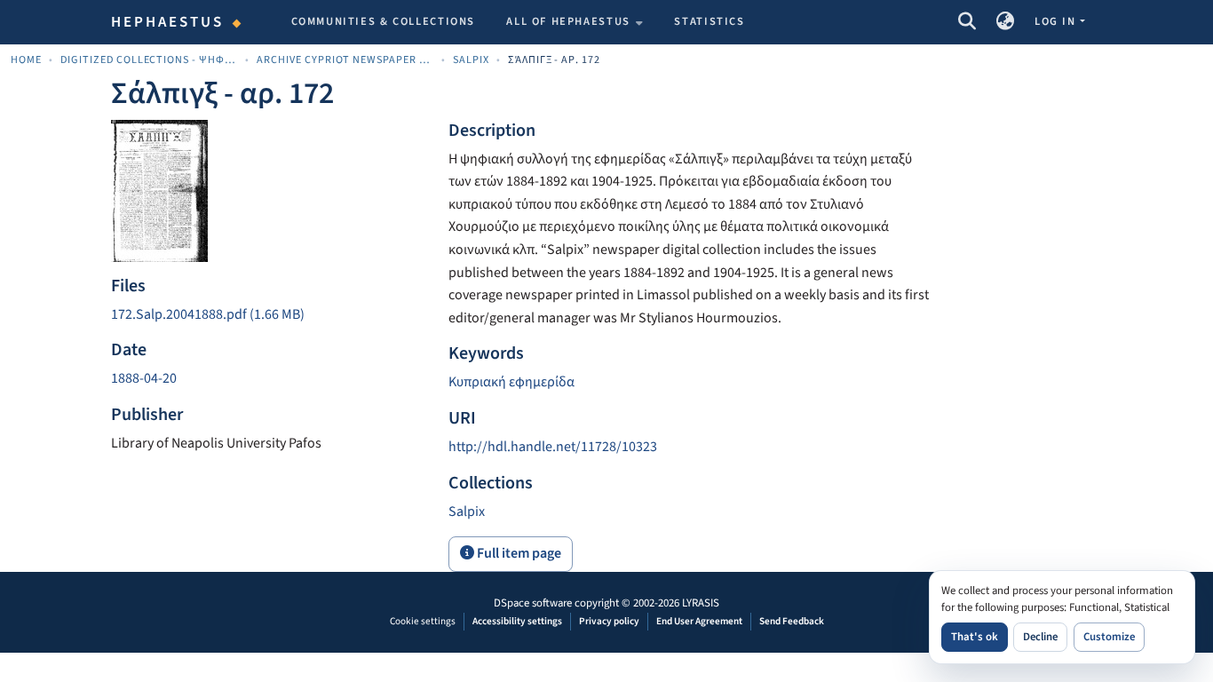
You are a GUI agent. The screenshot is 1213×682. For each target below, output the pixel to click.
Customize (1109, 637)
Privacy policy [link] (609, 621)
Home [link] (26, 59)
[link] (269, 315)
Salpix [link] (471, 59)
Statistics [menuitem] (709, 21)
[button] (966, 22)
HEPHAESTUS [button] (168, 22)
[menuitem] (574, 22)
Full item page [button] (517, 553)
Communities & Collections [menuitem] (383, 21)
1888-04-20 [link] (144, 378)
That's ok (974, 637)
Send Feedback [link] (791, 621)
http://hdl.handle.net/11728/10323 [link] (552, 446)
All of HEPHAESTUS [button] (568, 21)
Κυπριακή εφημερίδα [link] (511, 382)
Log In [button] (1057, 21)
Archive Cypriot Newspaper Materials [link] (345, 59)
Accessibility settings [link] (517, 621)
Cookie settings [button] (423, 621)
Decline (1040, 637)
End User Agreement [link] (699, 621)
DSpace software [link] (533, 603)
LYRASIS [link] (700, 603)
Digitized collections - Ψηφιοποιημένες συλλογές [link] (149, 59)
